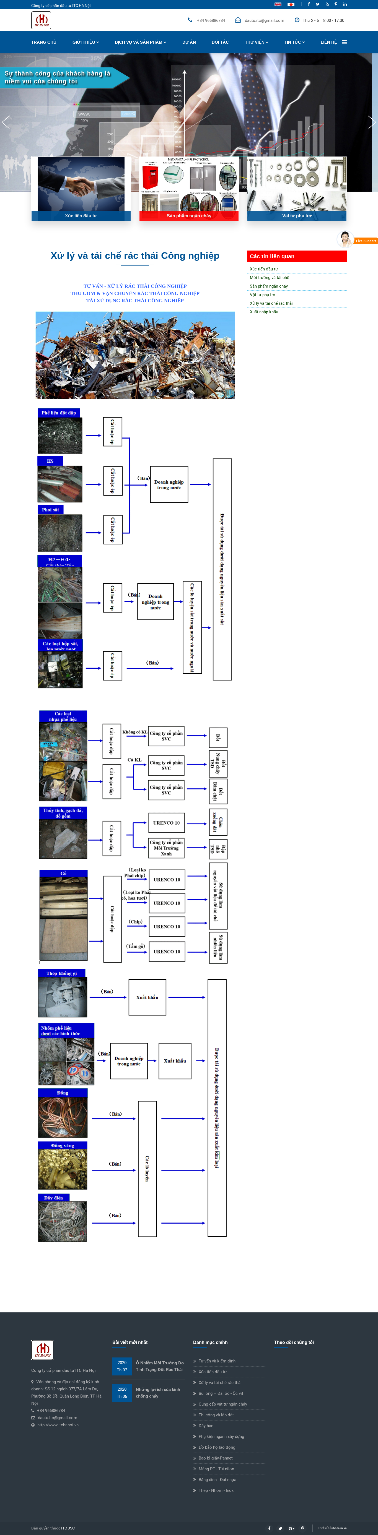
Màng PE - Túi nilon (216, 1468)
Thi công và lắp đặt (216, 1414)
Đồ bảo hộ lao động (217, 1447)
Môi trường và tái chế (269, 277)
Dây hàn (206, 1425)
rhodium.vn (339, 1527)
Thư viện (255, 42)
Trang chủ (43, 42)
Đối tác (220, 42)
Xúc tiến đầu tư (264, 269)
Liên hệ (329, 42)
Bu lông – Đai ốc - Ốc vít (221, 1393)
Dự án (189, 42)
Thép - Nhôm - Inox (216, 1490)
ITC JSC (68, 1528)
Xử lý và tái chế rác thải (271, 303)
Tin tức (292, 42)
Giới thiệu (84, 42)
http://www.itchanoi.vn (58, 1424)
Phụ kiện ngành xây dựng (221, 1436)
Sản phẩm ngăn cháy (269, 286)
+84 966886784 (211, 20)
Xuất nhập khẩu (264, 311)
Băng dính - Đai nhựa (217, 1479)
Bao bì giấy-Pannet (216, 1458)
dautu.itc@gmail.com (264, 20)
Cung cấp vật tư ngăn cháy (223, 1404)
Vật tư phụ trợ (262, 294)
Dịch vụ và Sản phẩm (138, 42)
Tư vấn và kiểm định (217, 1361)
